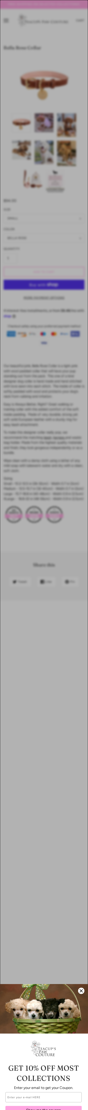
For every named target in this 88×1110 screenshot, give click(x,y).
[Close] (81, 991)
